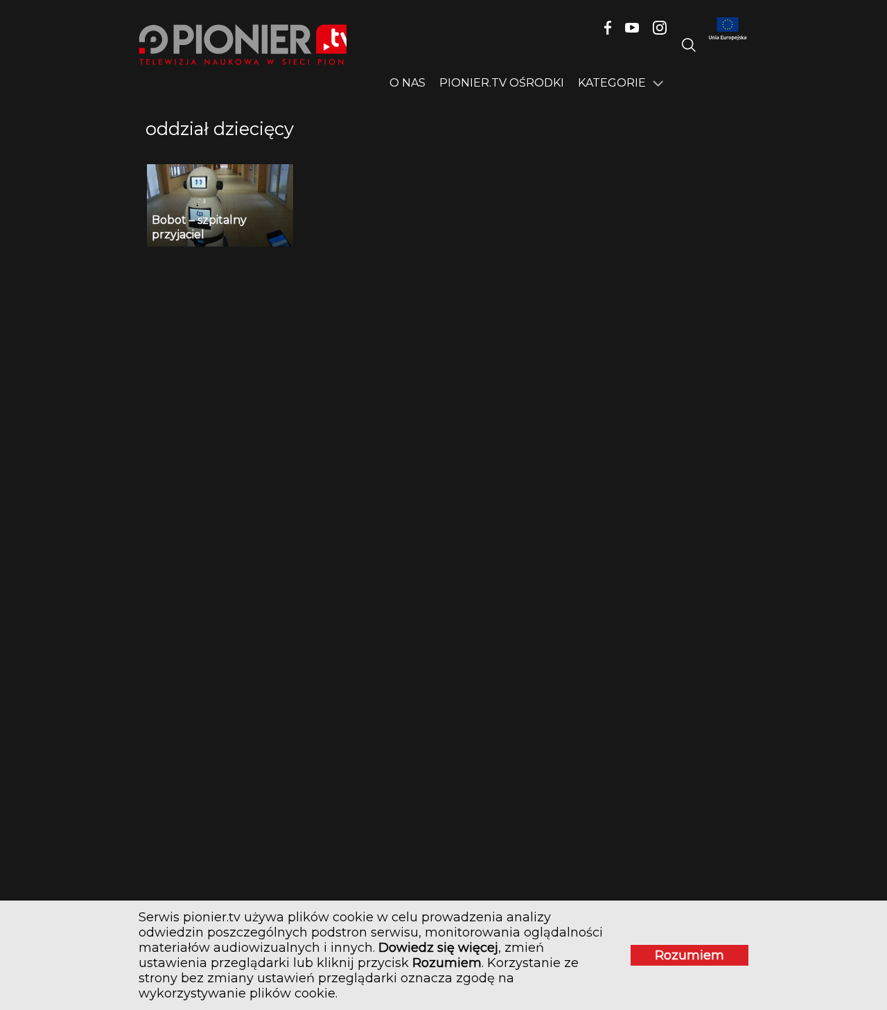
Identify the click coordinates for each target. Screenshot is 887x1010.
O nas (407, 82)
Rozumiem (689, 955)
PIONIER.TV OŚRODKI (501, 82)
